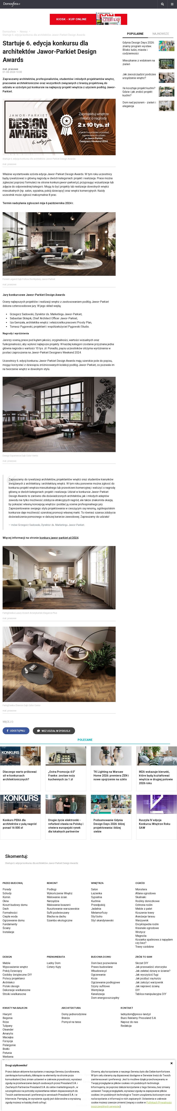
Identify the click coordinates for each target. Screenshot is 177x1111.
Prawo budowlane (102, 967)
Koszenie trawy (144, 912)
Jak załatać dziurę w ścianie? (152, 971)
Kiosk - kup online (71, 19)
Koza (94, 978)
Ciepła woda (10, 916)
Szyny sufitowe (100, 986)
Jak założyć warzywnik (149, 982)
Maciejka (8, 1037)
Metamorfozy (99, 912)
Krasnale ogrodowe (147, 928)
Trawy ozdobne (144, 946)
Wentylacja (97, 990)
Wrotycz (140, 932)
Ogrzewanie (98, 974)
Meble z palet (143, 908)
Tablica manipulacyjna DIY (150, 994)
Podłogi (51, 889)
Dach (6, 908)
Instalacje (8, 932)
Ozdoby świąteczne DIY (17, 974)
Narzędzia (53, 901)
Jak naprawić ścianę (147, 986)
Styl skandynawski (102, 920)
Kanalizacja (98, 994)
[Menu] (172, 4)
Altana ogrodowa (145, 893)
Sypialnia (96, 897)
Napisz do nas (129, 1022)
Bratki (6, 1049)
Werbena (8, 1056)
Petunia (7, 1053)
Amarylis (8, 1033)
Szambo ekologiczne (59, 920)
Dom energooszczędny (105, 997)
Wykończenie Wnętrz (59, 893)
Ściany (7, 928)
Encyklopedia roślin (147, 924)
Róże (6, 1022)
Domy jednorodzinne (74, 1014)
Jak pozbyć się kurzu (148, 978)
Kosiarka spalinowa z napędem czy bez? (154, 941)
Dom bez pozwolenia (104, 963)
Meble (6, 963)
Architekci (9, 982)
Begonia (7, 1018)
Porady (7, 889)
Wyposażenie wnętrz (15, 967)
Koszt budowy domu (15, 905)
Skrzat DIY (141, 963)
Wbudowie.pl (99, 971)
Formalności (10, 912)
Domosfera (9, 31)
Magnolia (140, 935)
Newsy (23, 31)
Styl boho (97, 916)
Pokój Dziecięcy (12, 971)
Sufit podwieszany (58, 912)
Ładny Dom (53, 963)
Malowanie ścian (57, 897)
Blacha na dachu (56, 916)
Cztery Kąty (54, 967)
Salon (94, 889)
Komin (6, 897)
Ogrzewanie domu (14, 920)
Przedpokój (98, 905)
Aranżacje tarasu (145, 916)
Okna (6, 901)
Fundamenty (10, 924)
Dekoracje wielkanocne (16, 990)
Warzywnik (141, 920)
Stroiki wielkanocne (14, 994)
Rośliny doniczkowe (147, 901)
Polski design (11, 986)
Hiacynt (7, 1014)
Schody (7, 893)
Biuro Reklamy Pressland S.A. (138, 1018)
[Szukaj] (162, 4)
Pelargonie (9, 1045)
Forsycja (8, 1041)
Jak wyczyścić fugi (146, 974)
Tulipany (7, 1025)
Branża (66, 1018)
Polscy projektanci (14, 978)
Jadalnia (96, 908)
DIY (137, 990)
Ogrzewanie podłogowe (105, 982)
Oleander (8, 1029)
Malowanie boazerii (59, 905)
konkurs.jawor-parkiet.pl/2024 (59, 537)
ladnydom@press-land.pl (136, 1014)
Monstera (141, 889)
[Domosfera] (12, 4)
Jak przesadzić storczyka (151, 967)
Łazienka (96, 893)
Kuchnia (95, 901)
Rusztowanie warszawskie (63, 908)
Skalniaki (140, 897)
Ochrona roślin (143, 905)
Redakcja (126, 1025)
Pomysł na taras (71, 1022)
